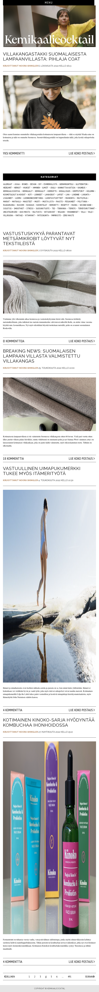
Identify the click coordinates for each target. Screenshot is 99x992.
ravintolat (41, 204)
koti (30, 194)
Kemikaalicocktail (11, 191)
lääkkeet (38, 194)
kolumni (90, 191)
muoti (37, 201)
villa (83, 211)
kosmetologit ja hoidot (14, 194)
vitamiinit (30, 215)
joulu (53, 187)
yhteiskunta (43, 215)
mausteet (27, 201)
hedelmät (7, 187)
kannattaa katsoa (66, 187)
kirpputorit (78, 191)
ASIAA (17, 184)
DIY (40, 184)
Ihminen (36, 187)
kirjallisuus (64, 191)
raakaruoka (9, 204)
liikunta (85, 194)
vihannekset (73, 211)
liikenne (75, 194)
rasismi (20, 204)
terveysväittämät (86, 208)
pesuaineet (70, 201)
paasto (59, 201)
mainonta (70, 197)
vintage (19, 215)
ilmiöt (45, 187)
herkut (17, 187)
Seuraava (89, 976)
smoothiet (19, 208)
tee (53, 208)
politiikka (82, 201)
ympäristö (56, 215)
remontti (54, 204)
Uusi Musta (25, 211)
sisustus (7, 208)
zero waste (68, 215)
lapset (60, 194)
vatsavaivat (49, 211)
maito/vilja (82, 197)
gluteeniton (81, 184)
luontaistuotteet (54, 197)
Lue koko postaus (81, 153)
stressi (30, 208)
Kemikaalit (40, 191)
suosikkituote (43, 208)
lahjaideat (50, 194)
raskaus (30, 204)
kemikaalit (28, 191)
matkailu (16, 201)
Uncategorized (10, 211)
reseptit (65, 204)
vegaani (61, 211)
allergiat (7, 184)
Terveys (72, 208)
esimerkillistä (50, 184)
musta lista (48, 201)
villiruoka (8, 215)
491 (69, 976)
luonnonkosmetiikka (33, 197)
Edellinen (10, 976)
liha (68, 194)
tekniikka (61, 208)
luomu (18, 197)
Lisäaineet (8, 197)
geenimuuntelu (66, 184)
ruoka (74, 204)
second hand (85, 204)
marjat (6, 201)
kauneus (81, 187)
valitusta (37, 211)
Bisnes (25, 184)
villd (90, 211)
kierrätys (52, 191)
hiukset (26, 187)
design (33, 184)
